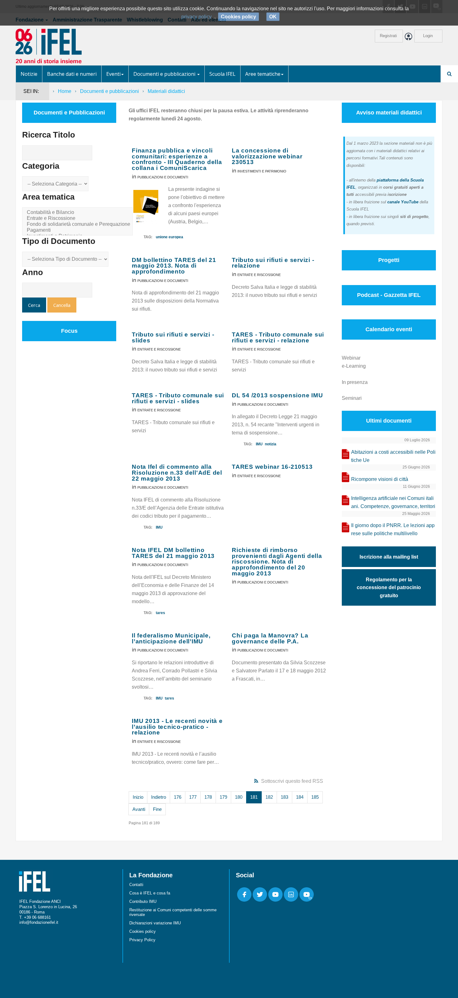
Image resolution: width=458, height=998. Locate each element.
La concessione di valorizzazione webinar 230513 (267, 156)
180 (238, 797)
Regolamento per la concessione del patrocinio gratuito (389, 587)
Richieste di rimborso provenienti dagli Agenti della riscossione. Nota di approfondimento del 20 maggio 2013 (277, 562)
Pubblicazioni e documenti (162, 177)
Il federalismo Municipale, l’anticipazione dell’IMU (171, 638)
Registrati (388, 35)
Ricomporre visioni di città (379, 479)
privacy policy (196, 16)
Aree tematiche (262, 73)
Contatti (136, 884)
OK (273, 16)
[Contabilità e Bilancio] (78, 213)
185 (315, 797)
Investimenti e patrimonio (261, 171)
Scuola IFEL (222, 73)
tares (160, 613)
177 (193, 797)
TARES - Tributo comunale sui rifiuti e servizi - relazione (278, 337)
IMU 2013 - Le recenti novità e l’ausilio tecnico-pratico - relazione (177, 727)
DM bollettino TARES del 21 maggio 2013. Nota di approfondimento (174, 266)
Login (428, 35)
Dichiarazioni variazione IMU (155, 923)
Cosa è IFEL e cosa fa (149, 893)
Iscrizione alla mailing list (389, 557)
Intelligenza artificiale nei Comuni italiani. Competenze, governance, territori (393, 502)
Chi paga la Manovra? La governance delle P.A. (270, 638)
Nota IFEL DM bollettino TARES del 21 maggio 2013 (173, 553)
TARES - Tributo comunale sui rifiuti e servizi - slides (178, 398)
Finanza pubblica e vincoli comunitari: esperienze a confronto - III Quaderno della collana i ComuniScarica (177, 159)
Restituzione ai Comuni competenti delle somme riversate (173, 912)
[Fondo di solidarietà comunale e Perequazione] (78, 224)
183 (284, 797)
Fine (157, 809)
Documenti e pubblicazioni (165, 73)
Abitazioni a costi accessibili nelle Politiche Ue (393, 456)
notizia (270, 444)
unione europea (169, 237)
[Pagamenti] (78, 230)
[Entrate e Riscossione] (78, 218)
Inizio (138, 797)
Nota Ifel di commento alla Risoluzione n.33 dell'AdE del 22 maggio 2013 (177, 472)
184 (299, 797)
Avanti (138, 809)
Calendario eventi (388, 329)
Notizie (29, 73)
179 (223, 797)
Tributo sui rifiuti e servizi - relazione (273, 263)
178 (208, 797)
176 (177, 797)
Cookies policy (142, 931)
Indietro (158, 797)
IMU (259, 444)
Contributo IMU (142, 901)
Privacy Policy (142, 939)
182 (269, 797)
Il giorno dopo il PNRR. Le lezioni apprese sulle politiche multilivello (393, 529)
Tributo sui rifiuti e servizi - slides (173, 337)
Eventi (113, 73)
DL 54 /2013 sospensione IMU (277, 395)
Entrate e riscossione (259, 275)
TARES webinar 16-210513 (272, 466)
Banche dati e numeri (72, 73)
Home (64, 91)
